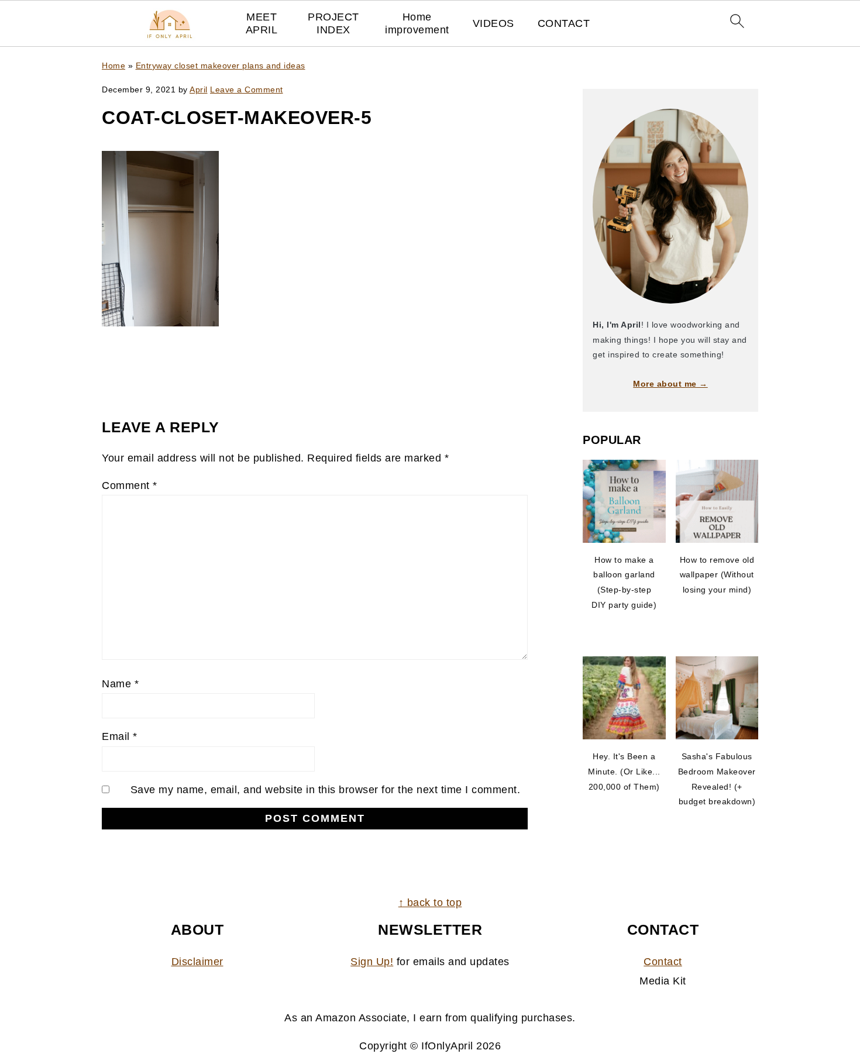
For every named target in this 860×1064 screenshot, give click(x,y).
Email (119, 736)
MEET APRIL (262, 23)
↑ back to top (430, 902)
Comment (129, 485)
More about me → (670, 383)
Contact (663, 961)
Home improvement (417, 23)
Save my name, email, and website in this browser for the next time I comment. (325, 790)
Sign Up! (371, 961)
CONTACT (564, 23)
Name (120, 684)
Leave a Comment (246, 89)
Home (113, 65)
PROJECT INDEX (333, 23)
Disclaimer (197, 961)
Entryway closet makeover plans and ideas (220, 65)
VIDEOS (493, 23)
